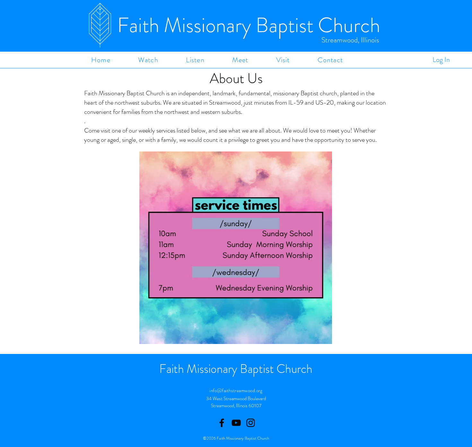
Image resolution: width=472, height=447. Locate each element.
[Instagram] (250, 422)
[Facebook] (221, 422)
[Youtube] (236, 422)
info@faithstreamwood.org (236, 390)
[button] (148, 60)
